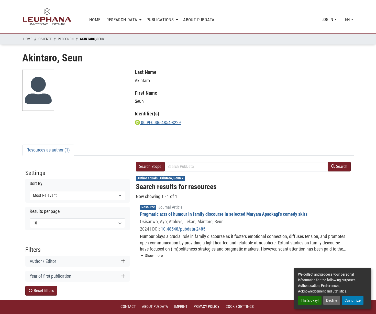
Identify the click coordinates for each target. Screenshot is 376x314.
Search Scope (150, 166)
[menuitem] (123, 20)
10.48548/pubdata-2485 (183, 229)
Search (341, 166)
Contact (128, 306)
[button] (151, 255)
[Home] (47, 17)
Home (27, 39)
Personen (66, 39)
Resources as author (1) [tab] (48, 150)
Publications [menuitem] (160, 19)
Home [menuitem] (95, 19)
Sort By (36, 183)
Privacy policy (206, 306)
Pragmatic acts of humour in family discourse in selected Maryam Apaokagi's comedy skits (223, 214)
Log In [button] (328, 19)
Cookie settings (240, 306)
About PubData (155, 306)
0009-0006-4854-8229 (160, 122)
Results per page (45, 211)
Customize (353, 300)
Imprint (180, 306)
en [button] (348, 19)
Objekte (45, 39)
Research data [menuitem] (121, 19)
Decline (331, 300)
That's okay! (310, 300)
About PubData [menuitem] (198, 19)
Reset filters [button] (43, 290)
